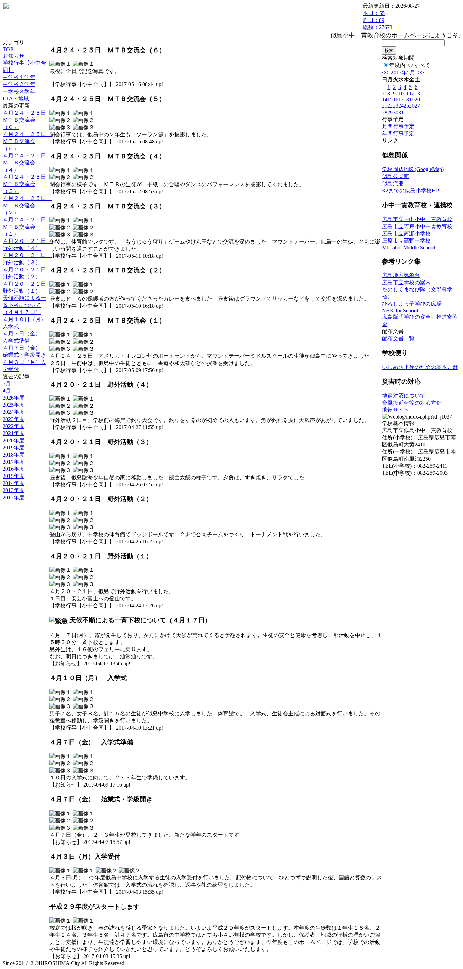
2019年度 (13, 447)
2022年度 (13, 426)
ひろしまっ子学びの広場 (412, 304)
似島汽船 (393, 183)
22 (390, 106)
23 (395, 106)
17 (401, 99)
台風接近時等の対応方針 (412, 403)
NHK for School (400, 310)
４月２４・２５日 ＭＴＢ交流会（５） (27, 141)
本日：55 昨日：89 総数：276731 (379, 20)
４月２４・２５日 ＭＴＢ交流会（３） (27, 184)
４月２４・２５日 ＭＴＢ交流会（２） (27, 205)
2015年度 (13, 476)
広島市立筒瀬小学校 (406, 233)
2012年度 (13, 497)
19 (412, 99)
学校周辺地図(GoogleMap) (413, 169)
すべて (422, 65)
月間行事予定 (398, 126)
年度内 (397, 65)
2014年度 (13, 483)
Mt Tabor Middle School (408, 247)
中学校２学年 (19, 84)
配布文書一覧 (398, 338)
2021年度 (13, 433)
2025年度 (13, 405)
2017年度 (13, 462)
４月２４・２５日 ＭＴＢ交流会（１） (27, 227)
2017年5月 (403, 72)
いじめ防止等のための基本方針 (420, 367)
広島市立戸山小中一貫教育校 (417, 219)
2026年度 (13, 398)
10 (401, 93)
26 (412, 106)
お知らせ (13, 56)
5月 (7, 383)
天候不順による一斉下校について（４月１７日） (24, 305)
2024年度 (13, 412)
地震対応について (403, 396)
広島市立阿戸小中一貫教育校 (417, 226)
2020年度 (13, 440)
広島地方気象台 (401, 275)
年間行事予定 (398, 133)
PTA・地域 (16, 98)
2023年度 (13, 419)
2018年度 (13, 455)
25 (406, 106)
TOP (8, 49)
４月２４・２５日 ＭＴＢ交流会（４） (27, 163)
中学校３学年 (19, 91)
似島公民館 (395, 176)
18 (406, 99)
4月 (7, 390)
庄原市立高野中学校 (406, 241)
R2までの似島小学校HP (410, 190)
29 (390, 112)
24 (401, 106)
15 (390, 99)
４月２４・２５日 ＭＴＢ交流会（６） (27, 120)
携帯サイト (395, 410)
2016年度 (13, 469)
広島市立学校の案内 (406, 282)
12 (412, 93)
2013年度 (13, 490)
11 (406, 93)
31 (401, 112)
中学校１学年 (19, 77)
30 (395, 112)
